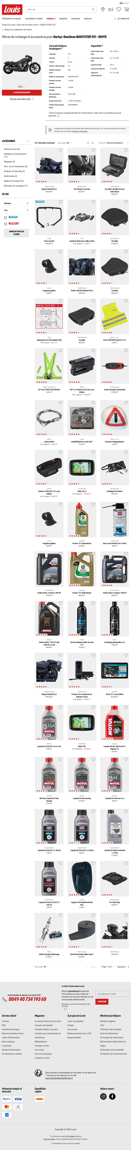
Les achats (72, 1029)
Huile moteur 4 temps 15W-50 (49, 593)
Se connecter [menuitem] (123, 19)
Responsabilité (74, 1037)
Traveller (114, 241)
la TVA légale (69, 1136)
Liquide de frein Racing (82, 798)
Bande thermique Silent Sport (81, 954)
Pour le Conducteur (43, 1054)
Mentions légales (108, 1021)
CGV (102, 1025)
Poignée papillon (49, 291)
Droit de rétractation (109, 1033)
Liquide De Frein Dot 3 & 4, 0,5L (49, 746)
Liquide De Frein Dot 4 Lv (114, 798)
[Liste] (92, 142)
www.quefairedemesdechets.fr (59, 1078)
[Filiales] (103, 9)
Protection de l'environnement (113, 1054)
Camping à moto (42, 1058)
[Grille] (88, 142)
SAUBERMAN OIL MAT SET (81, 442)
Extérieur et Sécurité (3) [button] (14, 171)
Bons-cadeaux (8, 1041)
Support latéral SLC (49, 189)
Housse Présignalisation (114, 442)
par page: (62, 143)
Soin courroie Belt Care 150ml (114, 543)
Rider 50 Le (82, 491)
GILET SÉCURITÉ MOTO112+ (114, 340)
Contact (5, 1021)
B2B (4, 1025)
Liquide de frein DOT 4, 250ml (81, 850)
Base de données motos (13, 1033)
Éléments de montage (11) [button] (16, 186)
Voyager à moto (42, 1046)
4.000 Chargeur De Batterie (114, 390)
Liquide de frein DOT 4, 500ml (49, 850)
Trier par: (102, 143)
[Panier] (126, 9)
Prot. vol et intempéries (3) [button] (16, 166)
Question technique (10, 1029)
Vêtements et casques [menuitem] (11, 19)
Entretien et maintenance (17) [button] (15, 155)
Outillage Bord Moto (115, 491)
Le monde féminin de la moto (48, 1021)
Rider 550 (82, 746)
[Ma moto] (110, 9)
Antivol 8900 (49, 442)
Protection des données (110, 1029)
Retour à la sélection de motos (18, 29)
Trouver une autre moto (20, 99)
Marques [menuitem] (63, 19)
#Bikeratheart (41, 1041)
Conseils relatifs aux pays (46, 1029)
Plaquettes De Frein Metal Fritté (49, 340)
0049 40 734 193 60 (27, 999)
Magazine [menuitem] (75, 19)
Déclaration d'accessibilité (112, 1050)
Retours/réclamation (11, 1050)
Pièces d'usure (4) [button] (12, 149)
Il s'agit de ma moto (21, 92)
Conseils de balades (44, 1025)
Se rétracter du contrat (12, 1054)
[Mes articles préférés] (118, 9)
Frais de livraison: (49, 1139)
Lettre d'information (11, 1037)
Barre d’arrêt (49, 241)
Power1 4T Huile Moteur (81, 543)
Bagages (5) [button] (9, 161)
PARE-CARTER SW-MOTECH (82, 291)
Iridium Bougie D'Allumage (49, 954)
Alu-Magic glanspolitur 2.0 (114, 642)
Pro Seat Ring (114, 902)
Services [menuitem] (87, 19)
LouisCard (6, 1046)
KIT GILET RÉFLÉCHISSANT (49, 390)
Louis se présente (75, 1021)
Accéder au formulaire (79, 131)
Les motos (39, 1050)
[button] (124, 3)
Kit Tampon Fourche (82, 189)
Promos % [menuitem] (50, 19)
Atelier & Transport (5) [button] (14, 181)
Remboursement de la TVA (79, 1033)
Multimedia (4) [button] (10, 176)
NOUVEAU (13, 217)
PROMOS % (13, 223)
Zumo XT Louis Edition (115, 694)
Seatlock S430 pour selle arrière (82, 241)
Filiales (70, 1025)
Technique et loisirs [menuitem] (33, 19)
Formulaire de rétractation (111, 1037)
